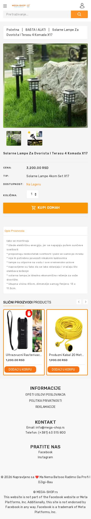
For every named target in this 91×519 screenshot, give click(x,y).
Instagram (45, 457)
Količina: (10, 195)
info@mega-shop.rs (50, 427)
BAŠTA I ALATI (36, 30)
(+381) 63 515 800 (52, 432)
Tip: (6, 175)
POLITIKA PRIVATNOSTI (45, 401)
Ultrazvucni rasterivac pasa (27, 355)
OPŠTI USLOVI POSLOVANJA (45, 394)
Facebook (46, 452)
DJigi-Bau (45, 482)
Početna (13, 30)
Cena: (7, 167)
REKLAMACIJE (46, 407)
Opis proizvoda (14, 230)
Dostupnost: (13, 184)
